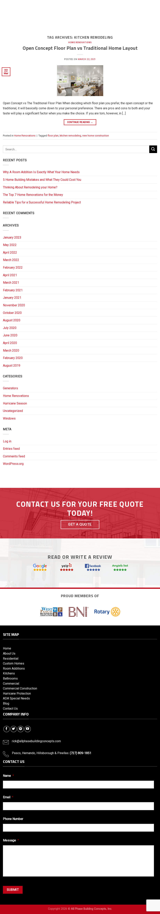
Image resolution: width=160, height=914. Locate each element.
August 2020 (11, 320)
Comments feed (14, 456)
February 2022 (13, 267)
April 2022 (10, 252)
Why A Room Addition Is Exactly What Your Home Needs (41, 172)
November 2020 (14, 305)
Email (8, 797)
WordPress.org (13, 464)
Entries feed (11, 449)
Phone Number (13, 819)
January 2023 (12, 237)
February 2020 (13, 358)
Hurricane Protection (17, 693)
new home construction (95, 135)
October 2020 (12, 313)
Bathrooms (10, 678)
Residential (10, 658)
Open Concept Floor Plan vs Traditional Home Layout (80, 48)
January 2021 (12, 297)
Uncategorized (13, 411)
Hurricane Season (15, 403)
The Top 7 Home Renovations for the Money (33, 195)
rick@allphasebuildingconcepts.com (36, 741)
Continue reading (80, 122)
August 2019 (11, 365)
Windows (9, 418)
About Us (9, 653)
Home (7, 648)
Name (8, 776)
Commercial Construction (20, 688)
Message (11, 840)
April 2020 (10, 343)
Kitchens (9, 673)
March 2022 (11, 260)
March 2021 (11, 282)
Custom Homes (13, 663)
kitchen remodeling (70, 135)
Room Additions (14, 668)
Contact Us (10, 708)
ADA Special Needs (16, 698)
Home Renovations (80, 42)
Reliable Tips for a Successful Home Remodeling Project (42, 202)
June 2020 (10, 335)
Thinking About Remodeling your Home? (30, 187)
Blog (6, 703)
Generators (10, 388)
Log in (7, 441)
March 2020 (11, 350)
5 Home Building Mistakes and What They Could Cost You (42, 180)
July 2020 (9, 328)
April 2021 (10, 275)
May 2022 (10, 245)
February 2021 (13, 290)
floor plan (53, 135)
